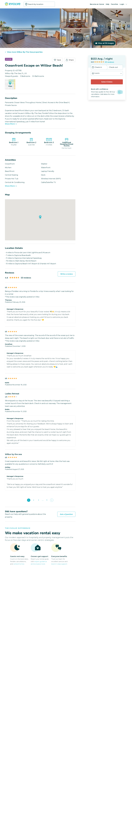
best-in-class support (59, 564)
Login (122, 4)
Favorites (114, 4)
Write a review (66, 274)
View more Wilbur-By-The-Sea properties (25, 52)
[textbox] (39, 4)
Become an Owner (97, 4)
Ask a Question (66, 514)
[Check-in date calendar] (93, 67)
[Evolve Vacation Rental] (12, 5)
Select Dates (106, 82)
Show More (10, 124)
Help (107, 4)
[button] (107, 73)
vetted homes (18, 564)
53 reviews (109, 62)
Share (71, 60)
